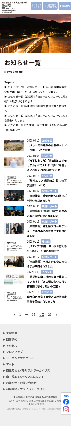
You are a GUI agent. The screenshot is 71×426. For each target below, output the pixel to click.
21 (50, 314)
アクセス (11, 345)
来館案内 (11, 333)
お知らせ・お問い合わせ (21, 383)
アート (10, 364)
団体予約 (11, 339)
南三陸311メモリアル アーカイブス (28, 370)
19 (34, 314)
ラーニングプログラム (36, 5)
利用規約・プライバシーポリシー (27, 389)
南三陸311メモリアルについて (25, 376)
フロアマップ (14, 352)
